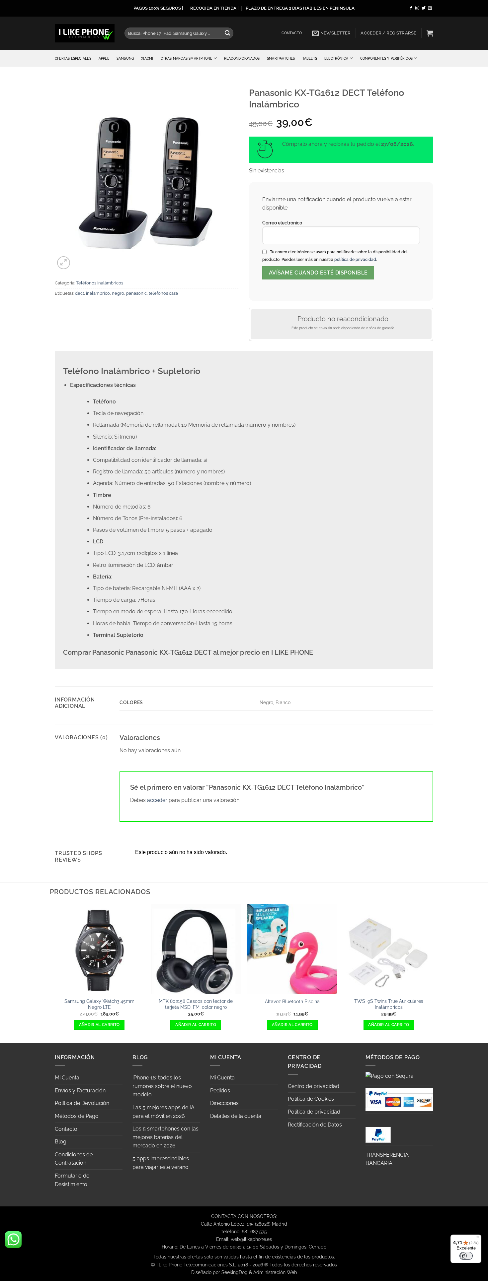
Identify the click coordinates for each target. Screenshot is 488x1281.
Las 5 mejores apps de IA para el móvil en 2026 (163, 1111)
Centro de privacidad (313, 1086)
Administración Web (275, 1272)
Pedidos (220, 1090)
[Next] (433, 973)
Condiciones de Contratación (74, 1158)
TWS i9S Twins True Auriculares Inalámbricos (388, 1004)
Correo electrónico (282, 222)
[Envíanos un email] (430, 8)
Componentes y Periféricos (386, 58)
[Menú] (477, 1239)
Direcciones (224, 1103)
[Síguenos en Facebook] (411, 8)
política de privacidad (355, 259)
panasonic (136, 293)
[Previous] (55, 973)
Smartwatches (281, 58)
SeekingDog (234, 1272)
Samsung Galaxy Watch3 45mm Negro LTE (99, 1004)
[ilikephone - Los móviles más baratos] (85, 33)
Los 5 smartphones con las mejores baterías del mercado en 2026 (165, 1137)
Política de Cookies (311, 1099)
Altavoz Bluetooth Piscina (292, 1001)
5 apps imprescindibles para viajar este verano (160, 1162)
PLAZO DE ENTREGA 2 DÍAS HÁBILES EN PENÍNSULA (300, 8)
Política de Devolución (82, 1103)
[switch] (466, 1256)
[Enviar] (227, 33)
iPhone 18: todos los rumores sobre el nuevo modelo (162, 1086)
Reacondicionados (242, 58)
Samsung (125, 58)
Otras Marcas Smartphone (186, 58)
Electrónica (336, 58)
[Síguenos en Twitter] (424, 8)
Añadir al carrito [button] (99, 1024)
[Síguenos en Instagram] (417, 8)
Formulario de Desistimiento (72, 1180)
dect (79, 293)
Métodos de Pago (77, 1116)
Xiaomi (147, 58)
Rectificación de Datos (315, 1125)
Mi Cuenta (67, 1077)
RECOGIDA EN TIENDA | (214, 8)
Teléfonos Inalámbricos (99, 282)
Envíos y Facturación (80, 1090)
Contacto (292, 33)
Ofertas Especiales (73, 58)
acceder (157, 800)
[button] (331, 33)
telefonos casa (163, 293)
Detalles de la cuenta (235, 1116)
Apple (104, 58)
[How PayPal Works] (399, 1099)
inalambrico (98, 293)
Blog (60, 1141)
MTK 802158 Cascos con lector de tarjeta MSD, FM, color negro (196, 1004)
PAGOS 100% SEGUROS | (158, 8)
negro (118, 293)
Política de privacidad (314, 1112)
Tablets (309, 58)
